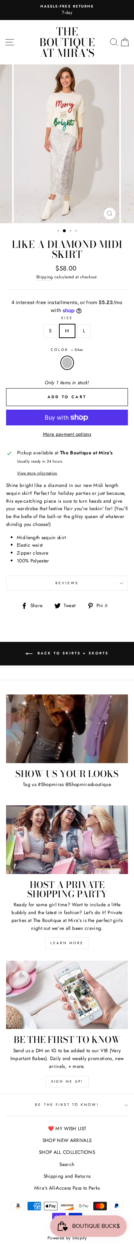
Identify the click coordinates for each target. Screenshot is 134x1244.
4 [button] (77, 231)
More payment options (67, 434)
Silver (67, 362)
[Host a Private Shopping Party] (67, 839)
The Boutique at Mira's (67, 42)
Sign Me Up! (67, 1081)
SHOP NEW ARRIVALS (67, 1140)
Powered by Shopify (67, 1238)
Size (67, 318)
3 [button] (71, 231)
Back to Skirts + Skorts (72, 653)
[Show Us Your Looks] (67, 728)
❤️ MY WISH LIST (67, 1128)
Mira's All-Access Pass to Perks (67, 1187)
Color (67, 349)
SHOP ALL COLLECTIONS (67, 1152)
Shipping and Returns (67, 1176)
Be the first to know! (67, 1104)
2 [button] (64, 231)
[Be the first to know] (67, 995)
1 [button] (59, 231)
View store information (37, 473)
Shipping (44, 277)
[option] (67, 143)
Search (66, 1164)
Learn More (67, 943)
